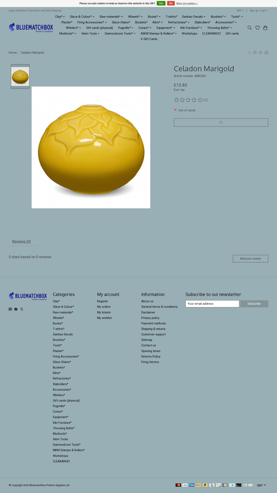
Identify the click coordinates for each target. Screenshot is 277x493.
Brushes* (59, 340)
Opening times (150, 351)
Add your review (250, 258)
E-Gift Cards (149, 39)
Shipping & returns (153, 329)
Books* (58, 323)
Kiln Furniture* (62, 423)
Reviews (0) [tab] (21, 241)
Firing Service (150, 362)
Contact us (148, 345)
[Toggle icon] (250, 27)
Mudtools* (60, 434)
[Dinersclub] (232, 485)
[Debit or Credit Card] (239, 485)
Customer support (153, 334)
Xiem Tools (60, 439)
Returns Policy (150, 356)
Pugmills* (59, 406)
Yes (161, 3)
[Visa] (185, 485)
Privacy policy (150, 318)
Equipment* (60, 417)
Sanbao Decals (63, 334)
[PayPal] (198, 485)
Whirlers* (59, 395)
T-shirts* (171, 16)
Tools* (57, 345)
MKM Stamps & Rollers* (69, 450)
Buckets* (141, 22)
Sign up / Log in (258, 10)
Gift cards (232, 33)
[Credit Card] (211, 485)
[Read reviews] (188, 100)
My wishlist (104, 318)
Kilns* (57, 373)
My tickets (104, 312)
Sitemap (146, 340)
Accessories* (62, 389)
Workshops (189, 33)
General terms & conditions (159, 307)
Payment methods (153, 323)
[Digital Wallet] (248, 485)
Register (102, 301)
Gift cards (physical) (99, 28)
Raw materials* (63, 312)
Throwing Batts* (64, 428)
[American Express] (191, 485)
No (171, 3)
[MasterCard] (178, 485)
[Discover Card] (218, 485)
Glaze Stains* (121, 22)
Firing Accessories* (66, 356)
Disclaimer (148, 312)
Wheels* (58, 318)
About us (147, 301)
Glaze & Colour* (63, 307)
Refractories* (62, 378)
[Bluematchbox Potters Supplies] (31, 28)
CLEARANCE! (211, 33)
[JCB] (225, 485)
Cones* (58, 411)
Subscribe (254, 304)
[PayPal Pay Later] (205, 485)
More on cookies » (187, 3)
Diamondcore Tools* (67, 444)
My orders (104, 307)
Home (13, 52)
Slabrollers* (202, 22)
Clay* (56, 301)
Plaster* (66, 22)
